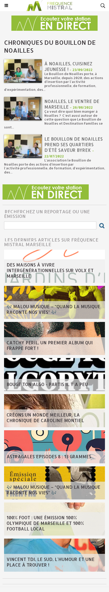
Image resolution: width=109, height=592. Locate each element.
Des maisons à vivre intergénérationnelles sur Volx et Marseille (50, 270)
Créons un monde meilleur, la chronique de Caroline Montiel (45, 417)
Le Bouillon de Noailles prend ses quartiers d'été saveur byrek (73, 144)
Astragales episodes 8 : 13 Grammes (49, 456)
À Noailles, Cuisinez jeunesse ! (68, 66)
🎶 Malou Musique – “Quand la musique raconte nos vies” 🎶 (53, 309)
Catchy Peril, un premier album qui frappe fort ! (50, 345)
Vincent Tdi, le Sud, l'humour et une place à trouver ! (51, 562)
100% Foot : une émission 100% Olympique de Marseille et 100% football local (45, 523)
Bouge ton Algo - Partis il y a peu (47, 384)
